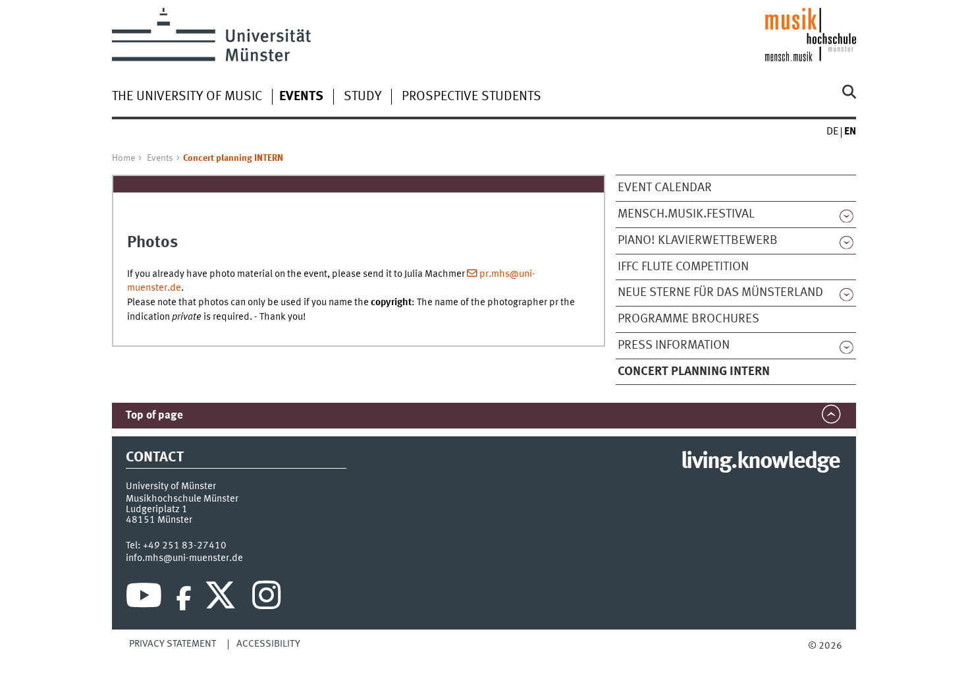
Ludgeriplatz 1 (157, 509)
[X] (222, 598)
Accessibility (268, 644)
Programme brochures (688, 319)
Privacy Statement (172, 644)
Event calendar (665, 188)
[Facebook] (184, 598)
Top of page (154, 415)
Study (362, 96)
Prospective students (471, 96)
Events (160, 158)
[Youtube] (144, 598)
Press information (674, 345)
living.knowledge (760, 462)
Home (123, 158)
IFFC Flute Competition (683, 267)
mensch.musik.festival (686, 214)
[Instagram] (266, 598)
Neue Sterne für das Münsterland (720, 293)
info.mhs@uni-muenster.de (184, 558)
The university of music (187, 96)
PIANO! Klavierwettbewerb (698, 241)
